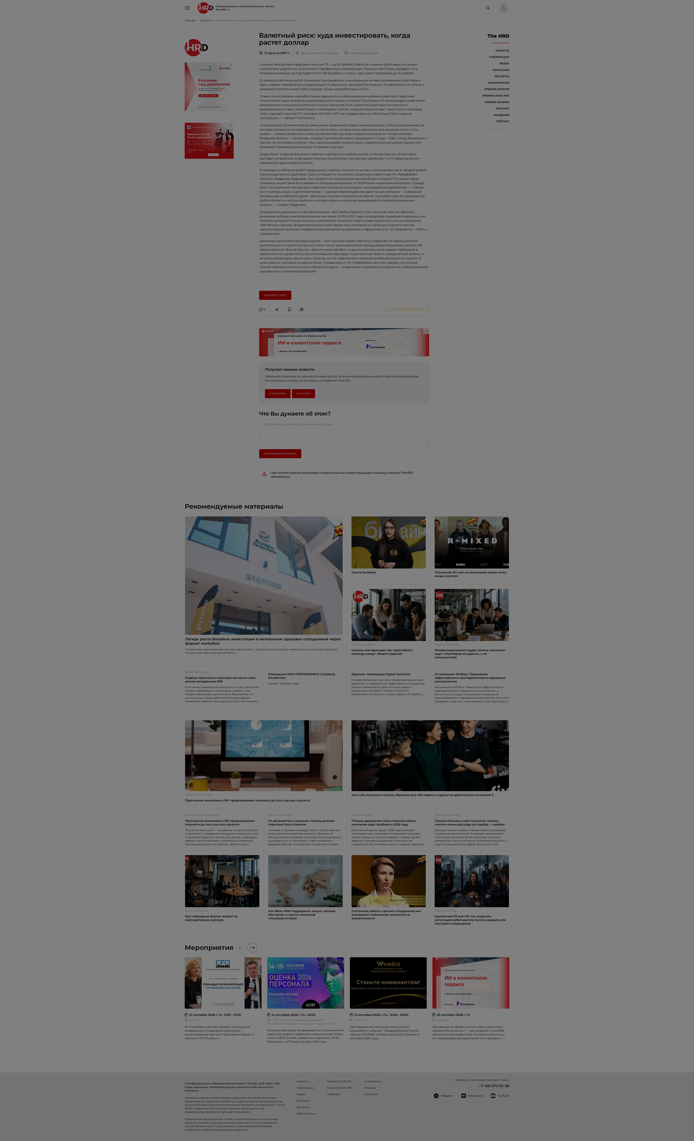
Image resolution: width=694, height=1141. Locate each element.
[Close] (401, 512)
